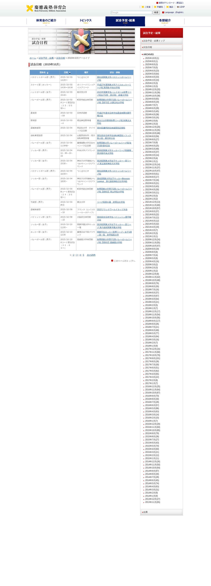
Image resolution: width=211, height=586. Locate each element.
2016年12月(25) (152, 386)
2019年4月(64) (152, 299)
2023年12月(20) (152, 127)
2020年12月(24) (152, 239)
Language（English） (175, 12)
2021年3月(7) (151, 230)
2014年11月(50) (152, 464)
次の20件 (91, 255)
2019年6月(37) (152, 292)
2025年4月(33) (152, 77)
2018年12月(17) (152, 311)
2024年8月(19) (152, 102)
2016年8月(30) (152, 399)
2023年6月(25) (152, 145)
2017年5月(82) (152, 371)
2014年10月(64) (152, 468)
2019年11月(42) (152, 277)
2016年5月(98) (152, 408)
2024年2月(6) (151, 120)
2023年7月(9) (151, 142)
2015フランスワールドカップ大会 (112, 209)
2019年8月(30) (152, 286)
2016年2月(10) (152, 418)
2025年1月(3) (151, 86)
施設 (171, 7)
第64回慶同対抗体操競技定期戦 (111, 128)
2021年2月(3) (151, 233)
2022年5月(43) (152, 186)
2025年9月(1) (151, 61)
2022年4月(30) (152, 189)
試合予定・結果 (46, 58)
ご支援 (148, 7)
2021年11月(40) (152, 205)
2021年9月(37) (152, 211)
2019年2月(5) (151, 305)
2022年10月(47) (152, 170)
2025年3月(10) (152, 80)
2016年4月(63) (152, 411)
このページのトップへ (124, 261)
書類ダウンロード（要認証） (172, 3)
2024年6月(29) (152, 108)
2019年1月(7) (151, 308)
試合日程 (60, 58)
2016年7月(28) (152, 402)
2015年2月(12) (152, 455)
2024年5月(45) (152, 111)
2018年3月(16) (152, 339)
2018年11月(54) (152, 314)
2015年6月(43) (152, 443)
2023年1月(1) (151, 161)
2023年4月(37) (152, 152)
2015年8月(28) (152, 436)
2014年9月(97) (152, 471)
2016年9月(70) (152, 396)
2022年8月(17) (152, 177)
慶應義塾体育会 (46, 8)
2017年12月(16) (152, 349)
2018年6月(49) (152, 330)
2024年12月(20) (152, 89)
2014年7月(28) (152, 477)
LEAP (182, 7)
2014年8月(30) (152, 474)
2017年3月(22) (152, 377)
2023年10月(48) (152, 133)
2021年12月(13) (152, 202)
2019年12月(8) (152, 274)
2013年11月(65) (152, 502)
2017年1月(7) (151, 383)
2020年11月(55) (152, 242)
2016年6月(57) (152, 405)
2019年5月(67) (152, 296)
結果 (145, 512)
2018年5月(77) (152, 333)
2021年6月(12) (152, 221)
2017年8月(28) (152, 361)
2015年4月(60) (152, 449)
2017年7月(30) (152, 364)
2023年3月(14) (152, 155)
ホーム (33, 58)
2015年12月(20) (152, 424)
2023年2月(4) (151, 158)
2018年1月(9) (151, 346)
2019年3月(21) (152, 302)
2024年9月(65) (152, 99)
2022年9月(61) (152, 174)
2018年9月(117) (152, 321)
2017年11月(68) (152, 352)
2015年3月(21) (152, 452)
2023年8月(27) (152, 139)
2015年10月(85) (152, 430)
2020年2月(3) (151, 267)
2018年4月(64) (152, 336)
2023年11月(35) (152, 130)
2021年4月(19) (152, 227)
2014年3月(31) (152, 489)
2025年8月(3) (151, 64)
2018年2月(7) (151, 342)
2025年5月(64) (152, 74)
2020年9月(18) (152, 249)
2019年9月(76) (152, 283)
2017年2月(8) (151, 380)
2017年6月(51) (152, 367)
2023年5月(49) (152, 149)
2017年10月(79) (152, 355)
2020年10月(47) (152, 246)
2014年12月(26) (152, 461)
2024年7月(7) (151, 105)
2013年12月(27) (152, 499)
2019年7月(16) (152, 289)
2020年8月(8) (151, 252)
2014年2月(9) (151, 493)
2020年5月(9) (151, 258)
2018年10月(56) (152, 317)
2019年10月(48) (152, 280)
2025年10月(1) (152, 58)
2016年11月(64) (152, 389)
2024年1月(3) (151, 124)
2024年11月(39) (152, 92)
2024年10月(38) (152, 95)
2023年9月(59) (152, 136)
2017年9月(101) (152, 358)
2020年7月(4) (151, 255)
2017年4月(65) (152, 374)
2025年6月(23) (152, 70)
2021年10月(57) (152, 208)
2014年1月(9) (151, 496)
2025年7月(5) (151, 67)
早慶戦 (160, 7)
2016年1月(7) (151, 421)
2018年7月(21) (152, 327)
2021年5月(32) (152, 224)
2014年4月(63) (152, 486)
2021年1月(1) (151, 236)
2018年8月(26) (152, 324)
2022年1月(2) (151, 199)
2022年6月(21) (152, 183)
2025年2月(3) (151, 83)
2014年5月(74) (152, 483)
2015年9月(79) (152, 433)
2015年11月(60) (152, 427)
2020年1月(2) (151, 271)
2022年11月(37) (152, 167)
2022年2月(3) (151, 196)
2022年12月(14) (152, 164)
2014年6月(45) (152, 480)
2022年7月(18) (152, 180)
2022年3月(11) (152, 192)
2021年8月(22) (152, 214)
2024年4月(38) (152, 114)
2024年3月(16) (152, 117)
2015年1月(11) (152, 458)
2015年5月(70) (152, 446)
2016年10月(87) (152, 392)
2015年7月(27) (152, 439)
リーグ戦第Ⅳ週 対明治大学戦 (111, 202)
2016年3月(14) (152, 414)
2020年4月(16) (152, 261)
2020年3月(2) (151, 264)
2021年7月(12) (152, 217)
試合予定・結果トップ (154, 40)
